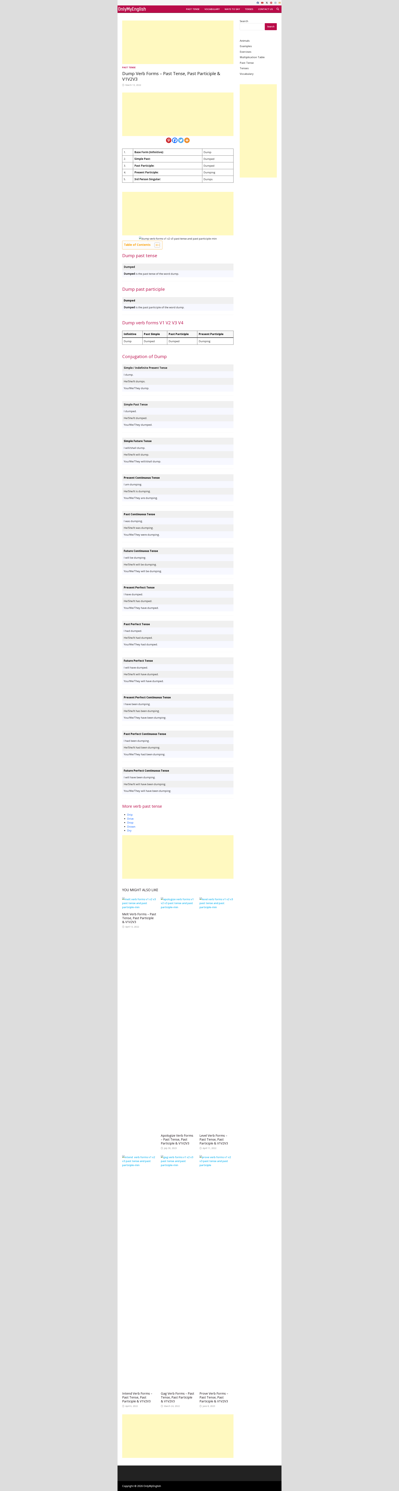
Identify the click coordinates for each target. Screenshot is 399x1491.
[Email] (279, 2)
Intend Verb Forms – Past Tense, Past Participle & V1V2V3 (137, 1397)
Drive (130, 818)
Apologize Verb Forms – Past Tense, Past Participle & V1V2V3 (177, 1139)
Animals (245, 40)
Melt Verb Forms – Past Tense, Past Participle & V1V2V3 (139, 918)
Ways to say (232, 9)
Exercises (245, 51)
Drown (131, 826)
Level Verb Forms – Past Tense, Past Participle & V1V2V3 (214, 1139)
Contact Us (265, 9)
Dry (129, 830)
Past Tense (193, 9)
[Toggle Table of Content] (155, 245)
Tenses (249, 9)
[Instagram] (276, 2)
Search (244, 21)
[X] (267, 2)
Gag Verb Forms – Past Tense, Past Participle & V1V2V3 (177, 1397)
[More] (187, 140)
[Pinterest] (271, 2)
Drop (130, 822)
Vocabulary (212, 9)
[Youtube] (262, 2)
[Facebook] (258, 2)
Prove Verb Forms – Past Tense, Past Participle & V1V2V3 (214, 1397)
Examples (246, 46)
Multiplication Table (252, 57)
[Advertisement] (177, 42)
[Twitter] (181, 140)
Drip (130, 814)
